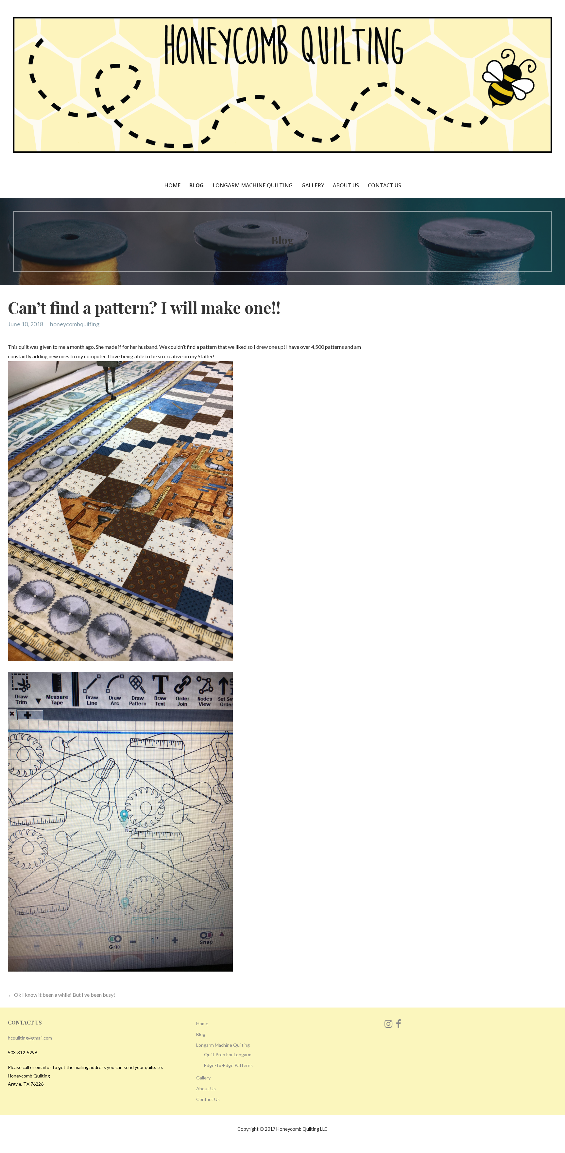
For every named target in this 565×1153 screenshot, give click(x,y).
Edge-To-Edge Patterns (228, 1065)
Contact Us (384, 185)
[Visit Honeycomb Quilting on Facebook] (398, 1025)
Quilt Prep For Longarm (227, 1054)
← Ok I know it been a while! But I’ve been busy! (61, 995)
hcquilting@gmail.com (30, 1038)
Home (172, 185)
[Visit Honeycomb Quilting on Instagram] (388, 1025)
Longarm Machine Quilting (253, 185)
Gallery (312, 185)
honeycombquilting (74, 324)
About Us (346, 185)
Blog (196, 185)
